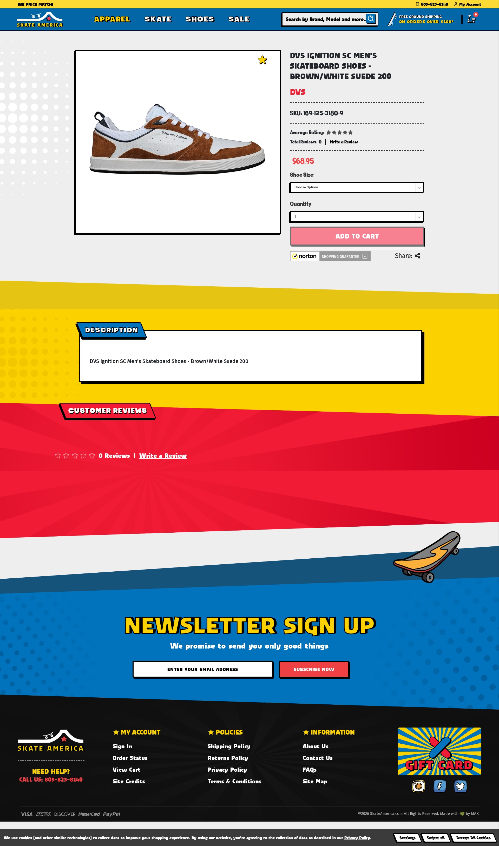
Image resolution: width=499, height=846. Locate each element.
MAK (475, 813)
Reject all (435, 838)
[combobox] (330, 19)
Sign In (122, 746)
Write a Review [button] (344, 141)
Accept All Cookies (473, 838)
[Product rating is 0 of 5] (339, 132)
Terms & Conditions (234, 781)
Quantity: (301, 204)
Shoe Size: (302, 174)
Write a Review (163, 455)
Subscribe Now (314, 669)
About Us (316, 746)
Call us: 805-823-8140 (51, 779)
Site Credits (129, 781)
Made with (450, 813)
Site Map (315, 781)
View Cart (127, 769)
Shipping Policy (229, 746)
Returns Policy (228, 758)
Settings (407, 838)
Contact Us (318, 758)
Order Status (130, 758)
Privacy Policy (227, 769)
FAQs (310, 769)
